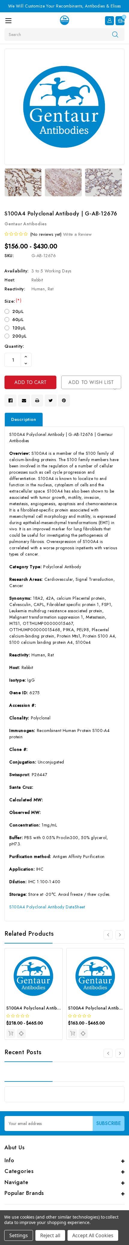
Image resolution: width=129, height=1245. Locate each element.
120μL (19, 328)
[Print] (37, 400)
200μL (19, 336)
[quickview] (21, 1033)
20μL (18, 311)
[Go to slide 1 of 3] (120, 934)
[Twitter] (51, 400)
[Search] (115, 34)
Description (23, 419)
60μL (18, 319)
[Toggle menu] (8, 20)
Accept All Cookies (92, 1235)
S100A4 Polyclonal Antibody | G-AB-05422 (50, 1008)
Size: (12, 301)
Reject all (50, 1235)
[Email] (24, 400)
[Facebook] (10, 400)
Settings (18, 1235)
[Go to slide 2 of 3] (108, 934)
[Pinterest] (64, 400)
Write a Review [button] (77, 234)
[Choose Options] (10, 1033)
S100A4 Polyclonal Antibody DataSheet (47, 907)
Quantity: (14, 346)
